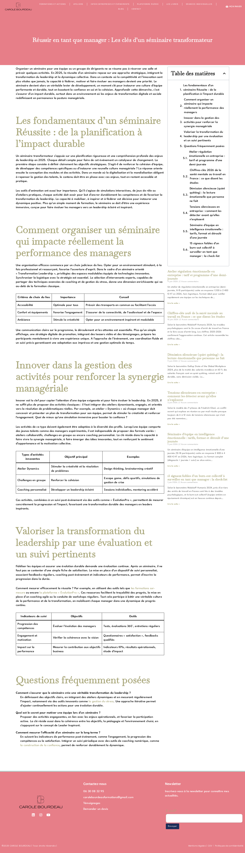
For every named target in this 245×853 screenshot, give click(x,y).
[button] (224, 73)
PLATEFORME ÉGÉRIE (148, 4)
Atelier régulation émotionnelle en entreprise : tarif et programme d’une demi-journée (207, 158)
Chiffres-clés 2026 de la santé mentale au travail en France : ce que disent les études (208, 176)
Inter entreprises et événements (110, 4)
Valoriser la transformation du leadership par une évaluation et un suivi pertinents (203, 136)
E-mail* (171, 811)
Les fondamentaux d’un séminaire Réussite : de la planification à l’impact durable (203, 89)
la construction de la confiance (40, 745)
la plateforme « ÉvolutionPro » (59, 592)
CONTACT (136, 9)
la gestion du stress (101, 701)
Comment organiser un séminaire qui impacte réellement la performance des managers (204, 106)
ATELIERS (78, 4)
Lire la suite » (174, 303)
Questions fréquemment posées (204, 146)
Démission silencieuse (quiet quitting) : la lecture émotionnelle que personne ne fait (207, 195)
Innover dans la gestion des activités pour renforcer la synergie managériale (201, 122)
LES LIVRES (172, 4)
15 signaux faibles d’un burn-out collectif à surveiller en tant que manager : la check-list (205, 250)
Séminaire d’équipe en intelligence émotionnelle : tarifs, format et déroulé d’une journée (206, 231)
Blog (121, 9)
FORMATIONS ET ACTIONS (52, 4)
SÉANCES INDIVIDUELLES (199, 4)
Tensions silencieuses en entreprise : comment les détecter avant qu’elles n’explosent (206, 213)
